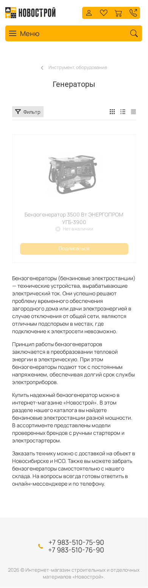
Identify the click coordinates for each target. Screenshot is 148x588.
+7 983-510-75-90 (76, 542)
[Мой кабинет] (89, 12)
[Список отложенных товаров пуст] (103, 12)
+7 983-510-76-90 (76, 550)
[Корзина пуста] (118, 12)
